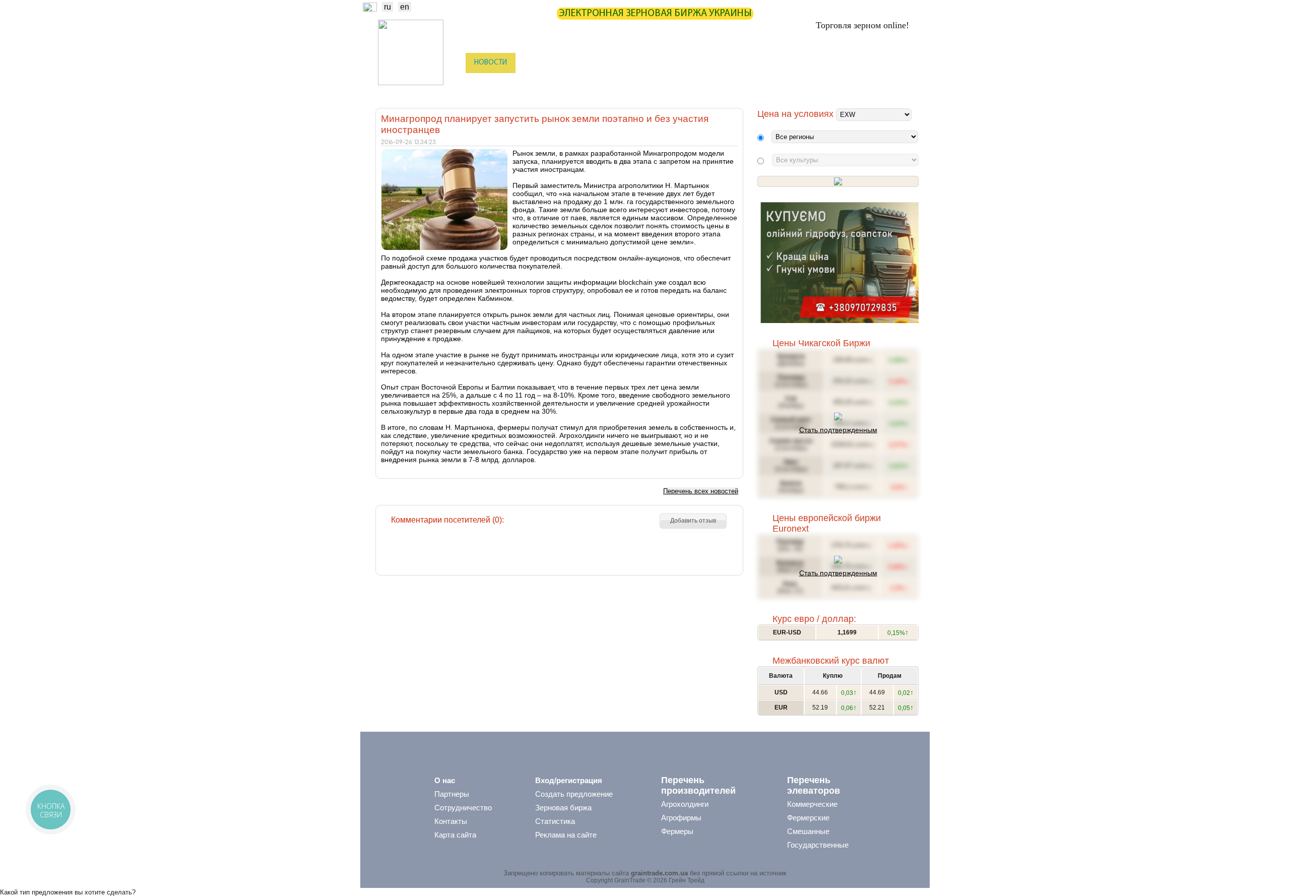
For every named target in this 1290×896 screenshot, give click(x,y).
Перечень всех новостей (700, 491)
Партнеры (721, 63)
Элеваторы (605, 83)
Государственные (818, 845)
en (404, 7)
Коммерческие (812, 804)
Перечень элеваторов (813, 785)
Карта (632, 63)
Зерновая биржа (563, 807)
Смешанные (808, 831)
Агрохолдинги (684, 804)
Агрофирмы (681, 817)
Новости (490, 63)
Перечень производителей (698, 785)
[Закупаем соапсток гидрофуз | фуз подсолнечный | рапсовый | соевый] (839, 321)
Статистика (584, 63)
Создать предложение (574, 794)
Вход (902, 64)
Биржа (535, 63)
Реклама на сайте (566, 834)
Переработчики (864, 83)
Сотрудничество (463, 807)
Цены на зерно (781, 63)
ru (387, 7)
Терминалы (755, 83)
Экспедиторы (660, 83)
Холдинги (807, 83)
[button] (693, 521)
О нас (444, 780)
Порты (708, 83)
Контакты (450, 821)
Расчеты (673, 63)
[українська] (370, 9)
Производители (546, 83)
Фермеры (677, 831)
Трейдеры (489, 83)
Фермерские (808, 817)
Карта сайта (455, 834)
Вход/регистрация (568, 780)
